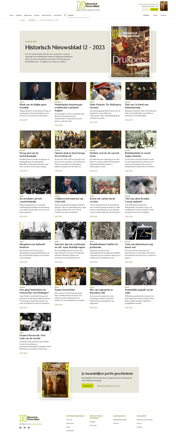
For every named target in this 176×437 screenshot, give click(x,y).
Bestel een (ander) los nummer (108, 386)
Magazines (32, 20)
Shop (155, 15)
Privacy (139, 423)
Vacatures (93, 425)
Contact (163, 15)
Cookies (139, 427)
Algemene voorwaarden (145, 419)
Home (23, 20)
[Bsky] (24, 428)
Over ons (69, 419)
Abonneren (154, 9)
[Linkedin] (29, 428)
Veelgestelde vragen (120, 419)
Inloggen (92, 422)
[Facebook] (20, 428)
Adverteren (70, 430)
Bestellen (145, 9)
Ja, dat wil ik (87, 386)
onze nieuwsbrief (36, 424)
